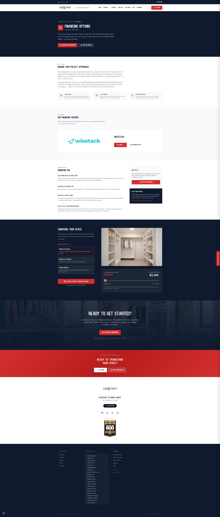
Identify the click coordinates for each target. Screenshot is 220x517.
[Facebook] (59, 2)
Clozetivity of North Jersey (65, 21)
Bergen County (91, 479)
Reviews (114, 7)
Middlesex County (92, 498)
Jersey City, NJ (91, 460)
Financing (139, 7)
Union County (91, 502)
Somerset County (92, 500)
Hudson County (91, 484)
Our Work (127, 7)
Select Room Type (64, 244)
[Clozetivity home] (65, 8)
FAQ (113, 465)
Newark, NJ (90, 458)
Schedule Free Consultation (67, 45)
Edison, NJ (90, 470)
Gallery (60, 460)
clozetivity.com (116, 454)
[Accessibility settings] (4, 513)
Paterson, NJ (91, 462)
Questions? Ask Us (135, 145)
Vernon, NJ (90, 465)
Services (106, 7)
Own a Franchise (117, 457)
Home (100, 7)
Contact (61, 465)
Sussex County (91, 491)
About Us (120, 7)
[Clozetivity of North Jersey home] (110, 389)
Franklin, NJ (90, 474)
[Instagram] (61, 2)
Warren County (91, 493)
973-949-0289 (159, 2)
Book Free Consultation (146, 182)
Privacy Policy (114, 470)
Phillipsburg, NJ (91, 467)
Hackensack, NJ (92, 455)
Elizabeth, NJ (91, 477)
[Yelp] (64, 2)
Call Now (156, 8)
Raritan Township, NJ (93, 472)
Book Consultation (117, 370)
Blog (133, 7)
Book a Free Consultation (76, 281)
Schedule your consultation (142, 200)
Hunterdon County (92, 495)
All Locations (115, 460)
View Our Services (86, 45)
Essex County (91, 481)
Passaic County (91, 488)
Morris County (91, 486)
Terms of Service (115, 472)
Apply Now (120, 145)
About (60, 463)
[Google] (66, 2)
